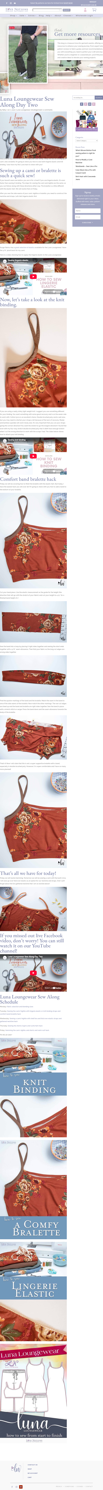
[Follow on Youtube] (14, 3)
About (58, 16)
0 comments (48, 110)
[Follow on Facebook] (6, 3)
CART (30, 1477)
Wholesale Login (84, 16)
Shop (12, 16)
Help (48, 16)
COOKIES (79, 1487)
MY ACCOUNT (33, 1473)
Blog (41, 16)
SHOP (66, 3)
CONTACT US (32, 1465)
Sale (22, 16)
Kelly (4, 110)
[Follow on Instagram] (10, 3)
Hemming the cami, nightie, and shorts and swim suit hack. (27, 1030)
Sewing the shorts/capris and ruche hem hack (25, 1026)
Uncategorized (36, 110)
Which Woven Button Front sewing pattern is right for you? (86, 153)
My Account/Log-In (88, 5)
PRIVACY (59, 1487)
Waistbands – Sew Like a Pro (86, 166)
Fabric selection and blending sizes (20, 1007)
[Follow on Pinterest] (93, 104)
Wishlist (93, 2)
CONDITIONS (69, 1487)
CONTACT (89, 1487)
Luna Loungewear (23, 110)
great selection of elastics (25, 247)
